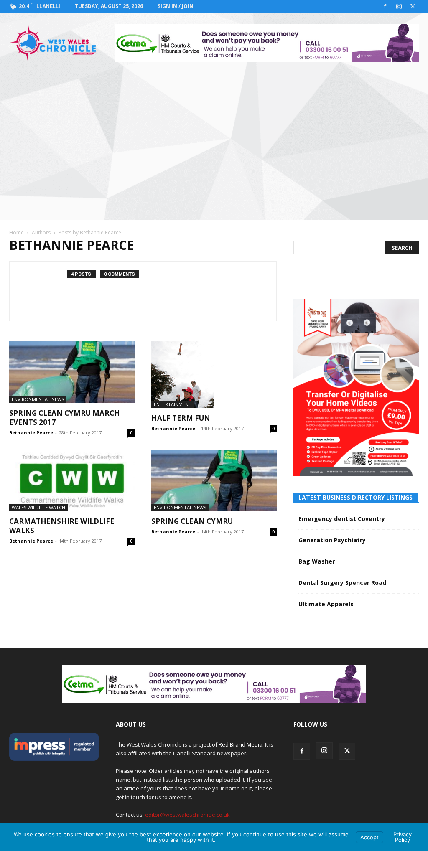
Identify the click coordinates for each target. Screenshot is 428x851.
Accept (369, 837)
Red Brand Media (240, 744)
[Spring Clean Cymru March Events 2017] (72, 372)
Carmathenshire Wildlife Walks (61, 525)
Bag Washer (316, 561)
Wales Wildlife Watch (38, 507)
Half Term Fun (180, 418)
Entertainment (172, 404)
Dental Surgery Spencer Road (342, 583)
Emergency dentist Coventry (341, 519)
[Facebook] (385, 6)
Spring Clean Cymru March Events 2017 (64, 417)
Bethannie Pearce (31, 432)
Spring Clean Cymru (192, 521)
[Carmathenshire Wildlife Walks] (72, 480)
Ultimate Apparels (326, 604)
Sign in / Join (176, 6)
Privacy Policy (402, 837)
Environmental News (38, 399)
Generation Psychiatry (332, 540)
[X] (412, 6)
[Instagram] (398, 6)
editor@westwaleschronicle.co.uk (187, 814)
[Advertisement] (214, 136)
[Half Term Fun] (214, 374)
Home (16, 232)
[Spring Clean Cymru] (214, 480)
